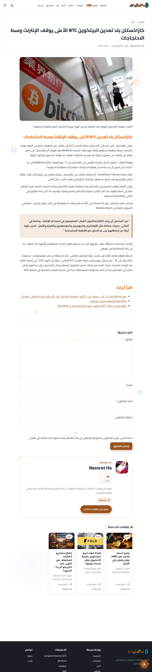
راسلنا (29, 656)
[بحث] (5, 5)
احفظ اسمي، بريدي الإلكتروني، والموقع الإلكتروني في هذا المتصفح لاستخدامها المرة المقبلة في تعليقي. (80, 438)
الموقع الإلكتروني (123, 417)
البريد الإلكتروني (123, 401)
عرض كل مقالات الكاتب (96, 509)
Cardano (62, 666)
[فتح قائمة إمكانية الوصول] (144, 664)
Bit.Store (62, 661)
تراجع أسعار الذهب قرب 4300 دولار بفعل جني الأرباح (120, 558)
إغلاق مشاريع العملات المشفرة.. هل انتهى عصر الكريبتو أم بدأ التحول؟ (64, 562)
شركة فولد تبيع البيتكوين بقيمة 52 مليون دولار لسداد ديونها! (91, 558)
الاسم (128, 385)
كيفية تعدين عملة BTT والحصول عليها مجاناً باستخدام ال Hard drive (91, 305)
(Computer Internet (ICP (55, 656)
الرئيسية (141, 22)
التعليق (128, 339)
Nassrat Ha (135, 45)
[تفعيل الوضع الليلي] (12, 5)
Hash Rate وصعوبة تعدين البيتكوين (108, 301)
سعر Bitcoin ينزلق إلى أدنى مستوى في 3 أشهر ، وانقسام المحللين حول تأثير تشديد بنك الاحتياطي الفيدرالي (73, 296)
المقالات (96, 661)
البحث (30, 661)
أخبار (132, 22)
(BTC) (72, 145)
